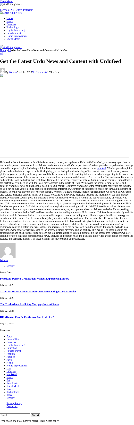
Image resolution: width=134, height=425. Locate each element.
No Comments (39, 72)
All (1, 53)
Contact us (12, 406)
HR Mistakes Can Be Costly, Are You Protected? (27, 317)
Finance (11, 356)
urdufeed (101, 168)
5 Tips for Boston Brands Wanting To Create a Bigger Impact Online (38, 291)
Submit (35, 415)
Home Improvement (17, 36)
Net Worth (12, 374)
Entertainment (14, 33)
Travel (10, 395)
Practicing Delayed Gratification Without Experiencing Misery (34, 278)
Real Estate (12, 383)
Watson (13, 72)
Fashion (11, 353)
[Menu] (1, 45)
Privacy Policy (14, 403)
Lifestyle (11, 371)
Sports (10, 389)
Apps (9, 336)
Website (11, 397)
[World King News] (11, 12)
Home (10, 18)
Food (9, 359)
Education (12, 348)
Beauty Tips (13, 339)
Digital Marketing (16, 30)
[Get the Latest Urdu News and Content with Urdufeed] (64, 156)
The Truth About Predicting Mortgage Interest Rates (29, 304)
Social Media (13, 39)
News (10, 21)
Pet (8, 380)
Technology (13, 27)
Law (9, 368)
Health (10, 362)
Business (11, 24)
